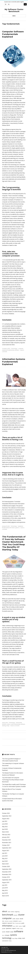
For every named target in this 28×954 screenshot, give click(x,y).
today (7, 725)
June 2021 (5, 856)
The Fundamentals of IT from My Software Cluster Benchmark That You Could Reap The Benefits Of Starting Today (13, 543)
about (4, 911)
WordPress (9, 952)
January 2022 (5, 837)
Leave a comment (14, 725)
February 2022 (6, 834)
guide (22, 923)
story (3, 935)
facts (14, 923)
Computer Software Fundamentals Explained (13, 34)
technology (6, 938)
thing (13, 938)
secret (3, 931)
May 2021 (5, 858)
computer (20, 348)
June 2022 (5, 824)
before (12, 911)
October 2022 (6, 813)
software (17, 350)
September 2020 (6, 869)
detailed (17, 918)
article (9, 911)
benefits (4, 724)
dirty (3, 921)
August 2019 (5, 882)
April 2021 (5, 861)
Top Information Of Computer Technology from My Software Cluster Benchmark (13, 780)
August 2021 (5, 850)
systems (17, 527)
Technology (14, 348)
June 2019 (5, 888)
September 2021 (6, 848)
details (21, 918)
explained (4, 350)
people (3, 928)
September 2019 (6, 880)
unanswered (5, 940)
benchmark (19, 722)
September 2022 (6, 816)
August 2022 (5, 818)
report (14, 928)
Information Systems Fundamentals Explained (13, 362)
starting (4, 725)
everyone (15, 921)
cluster (8, 724)
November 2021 (6, 842)
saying (21, 928)
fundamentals (10, 350)
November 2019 (6, 874)
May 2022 (5, 826)
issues (14, 926)
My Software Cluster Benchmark (14, 10)
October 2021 (6, 845)
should (7, 932)
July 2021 (4, 853)
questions (8, 928)
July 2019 (4, 885)
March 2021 (5, 864)
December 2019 (6, 872)
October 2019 (6, 877)
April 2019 (5, 893)
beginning (17, 911)
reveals (18, 928)
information (12, 527)
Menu (14, 15)
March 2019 (5, 896)
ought (24, 926)
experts (19, 921)
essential (11, 921)
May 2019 (5, 890)
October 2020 (6, 866)
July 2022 (4, 821)
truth (23, 938)
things (16, 938)
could (11, 724)
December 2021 (6, 840)
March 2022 (5, 832)
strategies (7, 935)
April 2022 (5, 829)
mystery (20, 926)
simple (11, 931)
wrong (10, 940)
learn (17, 926)
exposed (9, 923)
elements (7, 921)
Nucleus (3, 950)
